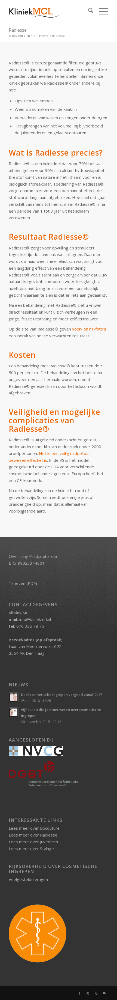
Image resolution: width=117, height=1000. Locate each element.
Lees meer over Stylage (31, 848)
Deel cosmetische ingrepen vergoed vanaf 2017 (61, 694)
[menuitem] (88, 11)
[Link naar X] (88, 993)
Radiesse (18, 30)
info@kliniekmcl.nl (35, 619)
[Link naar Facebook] (80, 993)
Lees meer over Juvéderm (33, 841)
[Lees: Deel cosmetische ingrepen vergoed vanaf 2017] (14, 697)
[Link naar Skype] (96, 993)
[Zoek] (88, 11)
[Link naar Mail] (104, 993)
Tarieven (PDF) (23, 583)
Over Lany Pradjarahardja (33, 556)
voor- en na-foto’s (89, 329)
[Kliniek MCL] (48, 11)
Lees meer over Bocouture (34, 828)
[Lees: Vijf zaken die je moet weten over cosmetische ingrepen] (14, 712)
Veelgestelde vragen (28, 879)
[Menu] (100, 11)
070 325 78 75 (30, 626)
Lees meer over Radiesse (33, 835)
